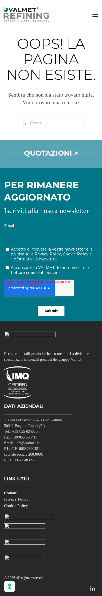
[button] (95, 14)
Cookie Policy (16, 506)
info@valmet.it (27, 443)
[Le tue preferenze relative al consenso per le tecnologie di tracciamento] (9, 586)
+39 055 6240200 (25, 432)
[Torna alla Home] (27, 14)
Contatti (10, 493)
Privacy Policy (16, 499)
